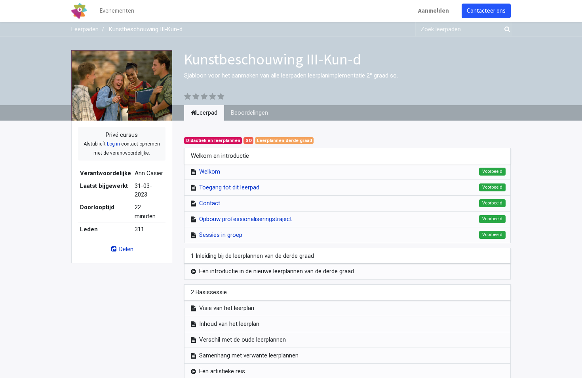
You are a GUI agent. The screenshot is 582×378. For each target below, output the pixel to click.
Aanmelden (433, 10)
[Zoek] (505, 29)
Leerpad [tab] (206, 112)
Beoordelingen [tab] (249, 112)
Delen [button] (125, 249)
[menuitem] (116, 11)
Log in (113, 144)
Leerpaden (85, 29)
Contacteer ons (486, 10)
